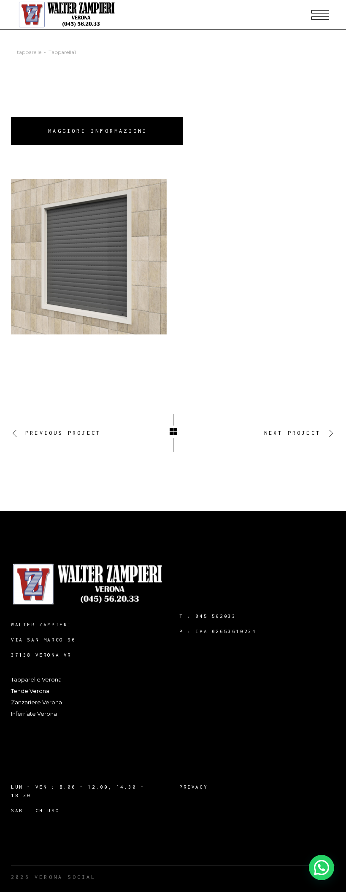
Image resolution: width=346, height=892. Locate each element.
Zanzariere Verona (36, 702)
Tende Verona (30, 690)
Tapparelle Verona (36, 679)
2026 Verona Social (53, 877)
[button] (321, 867)
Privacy (193, 787)
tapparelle (29, 52)
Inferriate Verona (34, 713)
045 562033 (215, 616)
